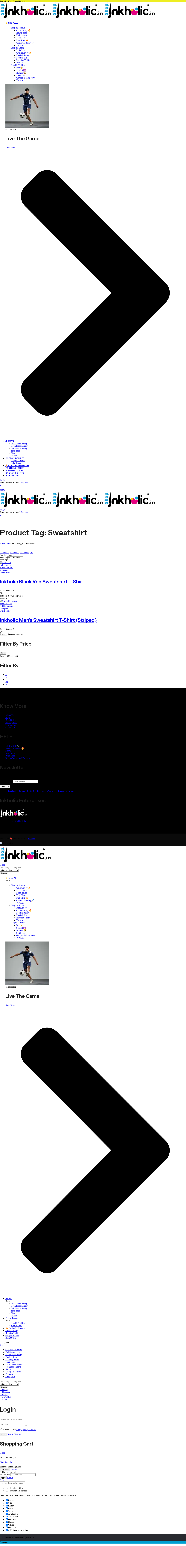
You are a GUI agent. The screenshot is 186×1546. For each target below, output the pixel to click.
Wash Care (10, 756)
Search (4, 873)
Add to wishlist (6, 567)
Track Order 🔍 (12, 746)
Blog (7, 717)
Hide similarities (15, 1488)
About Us (9, 715)
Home (2, 543)
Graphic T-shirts (18, 65)
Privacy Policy (11, 722)
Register (24, 482)
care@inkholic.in (18, 821)
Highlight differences (17, 1491)
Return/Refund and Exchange (18, 758)
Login (2, 480)
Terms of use (10, 725)
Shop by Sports (17, 48)
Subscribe (5, 786)
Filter (3, 653)
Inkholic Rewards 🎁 (14, 748)
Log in (3, 1434)
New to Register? (14, 1434)
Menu (2, 490)
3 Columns (14, 552)
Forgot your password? (26, 1429)
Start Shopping (6, 1462)
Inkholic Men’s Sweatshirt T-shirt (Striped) (48, 620)
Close (2, 865)
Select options (6, 565)
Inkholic (31, 838)
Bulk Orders (10, 720)
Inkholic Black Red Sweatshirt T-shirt (42, 582)
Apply (3, 1478)
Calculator (5, 1469)
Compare (4, 570)
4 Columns (24, 552)
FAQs (8, 751)
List (31, 552)
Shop (7, 543)
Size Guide (10, 753)
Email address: (6, 781)
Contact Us (10, 727)
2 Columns (4, 552)
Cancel (14, 1469)
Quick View (5, 572)
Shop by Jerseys (18, 28)
